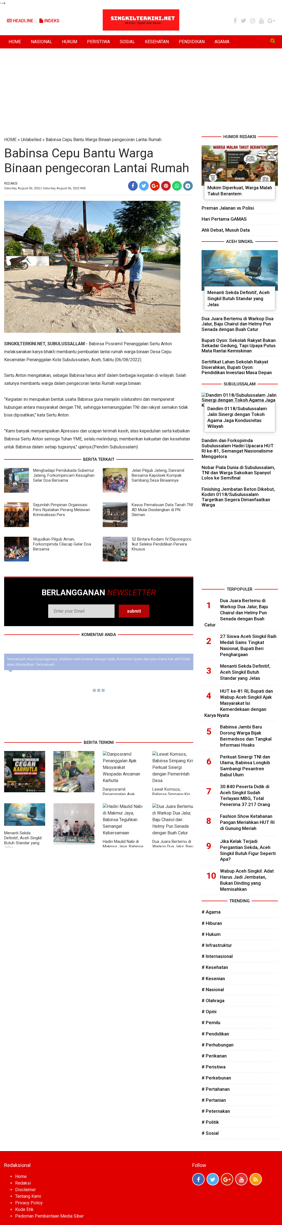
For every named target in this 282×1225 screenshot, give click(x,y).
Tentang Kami (28, 1196)
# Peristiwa (214, 1067)
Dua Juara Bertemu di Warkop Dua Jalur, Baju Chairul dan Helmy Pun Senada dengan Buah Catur (237, 324)
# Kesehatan (215, 967)
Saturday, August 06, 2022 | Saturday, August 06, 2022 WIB (45, 188)
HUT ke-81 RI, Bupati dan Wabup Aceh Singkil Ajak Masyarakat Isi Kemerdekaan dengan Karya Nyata (238, 703)
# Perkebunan (216, 1078)
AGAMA (222, 41)
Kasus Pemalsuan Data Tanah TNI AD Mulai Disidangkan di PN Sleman (162, 509)
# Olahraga (213, 1000)
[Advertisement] (141, 92)
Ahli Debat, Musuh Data (226, 230)
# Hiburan (212, 923)
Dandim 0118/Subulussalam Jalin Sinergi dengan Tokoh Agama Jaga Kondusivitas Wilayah (237, 417)
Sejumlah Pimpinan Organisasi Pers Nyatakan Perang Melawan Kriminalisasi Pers (61, 509)
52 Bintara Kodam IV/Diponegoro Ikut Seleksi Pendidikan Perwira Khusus (161, 544)
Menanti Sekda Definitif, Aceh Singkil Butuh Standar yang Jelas (23, 840)
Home (21, 1176)
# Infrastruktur (217, 945)
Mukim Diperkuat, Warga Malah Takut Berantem (239, 190)
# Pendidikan (215, 1034)
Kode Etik (24, 1209)
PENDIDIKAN (192, 41)
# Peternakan (216, 1111)
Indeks (51, 20)
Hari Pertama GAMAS (224, 219)
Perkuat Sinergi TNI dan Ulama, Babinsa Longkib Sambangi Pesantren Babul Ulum (245, 765)
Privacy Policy (29, 1202)
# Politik (210, 1122)
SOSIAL (127, 41)
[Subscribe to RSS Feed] (256, 1179)
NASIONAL (41, 41)
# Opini (209, 1011)
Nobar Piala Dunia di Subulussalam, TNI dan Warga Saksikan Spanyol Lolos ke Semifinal (238, 473)
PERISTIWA (98, 41)
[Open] (272, 40)
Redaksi (23, 1183)
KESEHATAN (157, 41)
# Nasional (213, 989)
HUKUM (69, 41)
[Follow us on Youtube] (241, 1179)
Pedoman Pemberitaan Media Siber (49, 1216)
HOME (15, 41)
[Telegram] (188, 186)
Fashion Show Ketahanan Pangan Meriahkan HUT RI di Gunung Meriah (247, 822)
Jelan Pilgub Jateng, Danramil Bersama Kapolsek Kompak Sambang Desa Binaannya (158, 475)
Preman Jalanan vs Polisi (228, 208)
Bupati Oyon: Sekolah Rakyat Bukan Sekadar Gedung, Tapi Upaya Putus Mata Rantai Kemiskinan (239, 345)
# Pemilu (211, 1022)
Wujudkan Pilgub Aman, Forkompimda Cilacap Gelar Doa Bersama (62, 544)
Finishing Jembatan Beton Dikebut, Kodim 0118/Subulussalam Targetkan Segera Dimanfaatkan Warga (238, 497)
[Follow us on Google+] (227, 1179)
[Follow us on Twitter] (213, 1179)
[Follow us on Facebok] (198, 1179)
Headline (22, 20)
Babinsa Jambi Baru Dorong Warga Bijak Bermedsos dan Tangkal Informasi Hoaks (246, 735)
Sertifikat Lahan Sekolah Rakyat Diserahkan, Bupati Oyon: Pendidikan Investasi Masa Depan (237, 367)
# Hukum (211, 934)
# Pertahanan (216, 1089)
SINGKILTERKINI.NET (24, 343)
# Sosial (210, 1133)
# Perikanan (214, 1056)
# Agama (211, 912)
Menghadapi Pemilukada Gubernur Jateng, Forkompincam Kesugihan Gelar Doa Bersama (63, 475)
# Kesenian (213, 978)
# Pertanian (214, 1100)
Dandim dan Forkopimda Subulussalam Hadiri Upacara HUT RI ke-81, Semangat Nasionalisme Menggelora (238, 448)
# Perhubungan (218, 1045)
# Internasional (217, 956)
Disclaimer (25, 1189)
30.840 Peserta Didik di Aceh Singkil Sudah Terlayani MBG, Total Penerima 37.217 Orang (245, 795)
